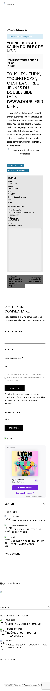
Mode (13, 537)
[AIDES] (25, 438)
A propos (41, 684)
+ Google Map (13, 215)
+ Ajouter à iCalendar (18, 170)
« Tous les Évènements (17, 30)
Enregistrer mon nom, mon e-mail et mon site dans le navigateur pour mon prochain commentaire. (25, 378)
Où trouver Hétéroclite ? (33, 686)
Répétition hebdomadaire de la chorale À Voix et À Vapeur (15, 281)
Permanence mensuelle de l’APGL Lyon (35, 279)
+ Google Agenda (15, 165)
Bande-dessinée (19, 525)
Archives (31, 684)
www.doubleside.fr (25, 103)
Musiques (14, 516)
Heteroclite (20, 684)
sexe (10, 199)
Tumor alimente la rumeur (27, 520)
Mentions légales (13, 686)
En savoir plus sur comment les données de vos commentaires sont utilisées (25, 400)
